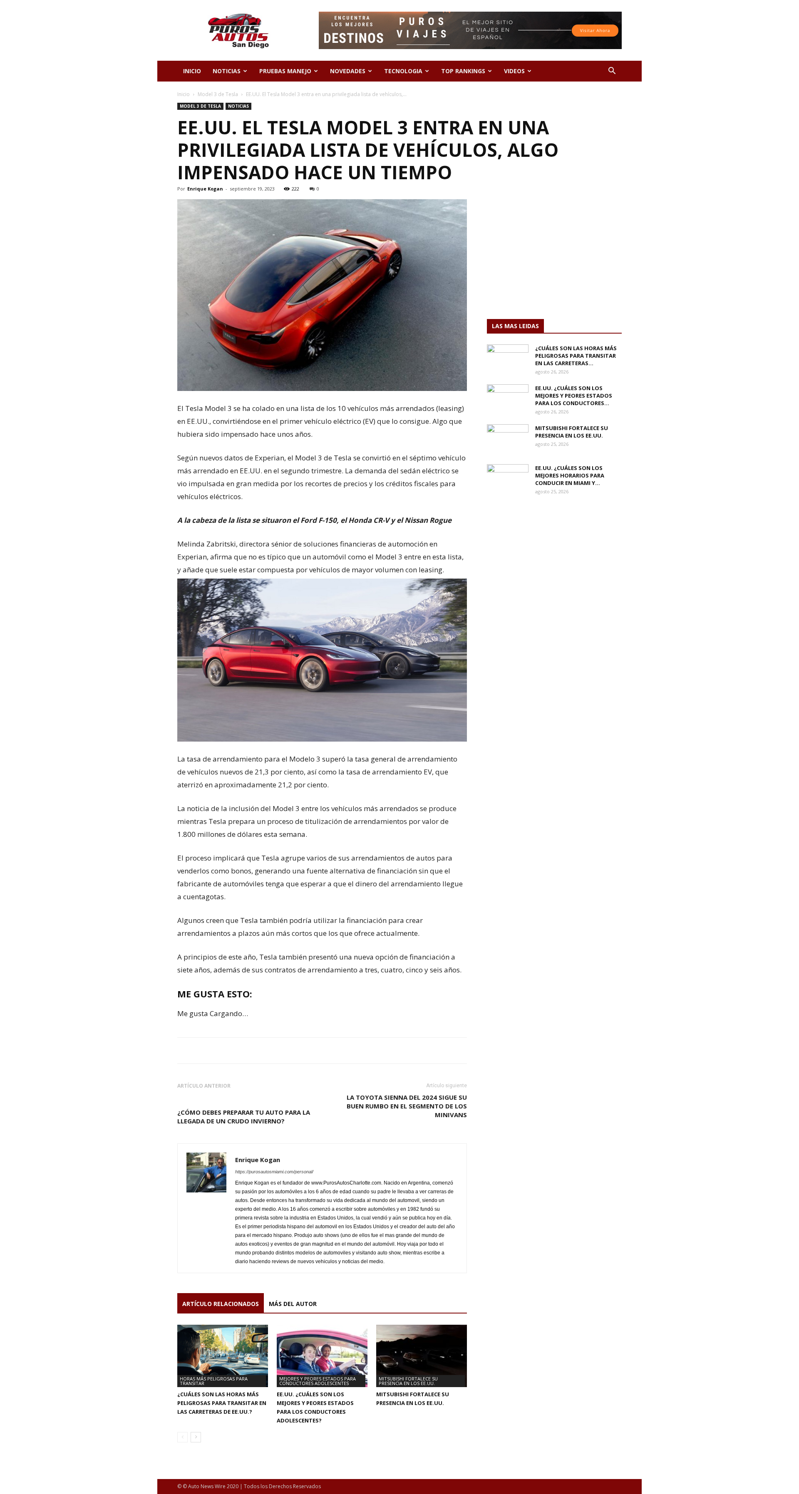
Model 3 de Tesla (218, 94)
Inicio (183, 94)
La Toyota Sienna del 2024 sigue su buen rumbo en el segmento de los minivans (407, 1106)
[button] (612, 72)
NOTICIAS (227, 71)
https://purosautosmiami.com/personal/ (274, 1171)
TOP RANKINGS (463, 71)
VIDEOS (514, 71)
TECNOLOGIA (403, 71)
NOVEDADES (347, 71)
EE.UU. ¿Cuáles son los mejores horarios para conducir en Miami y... (569, 475)
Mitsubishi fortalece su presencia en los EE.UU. (408, 1380)
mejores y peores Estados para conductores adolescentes (317, 1380)
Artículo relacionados (220, 1304)
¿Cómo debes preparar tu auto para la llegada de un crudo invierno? (243, 1116)
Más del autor (293, 1304)
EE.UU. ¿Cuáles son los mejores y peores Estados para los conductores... (573, 395)
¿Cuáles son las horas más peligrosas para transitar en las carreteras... (576, 355)
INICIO (192, 71)
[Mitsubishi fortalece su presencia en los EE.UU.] (421, 1356)
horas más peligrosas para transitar (214, 1380)
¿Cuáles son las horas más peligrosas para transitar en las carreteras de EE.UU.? (221, 1402)
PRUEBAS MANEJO (285, 71)
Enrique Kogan (205, 189)
